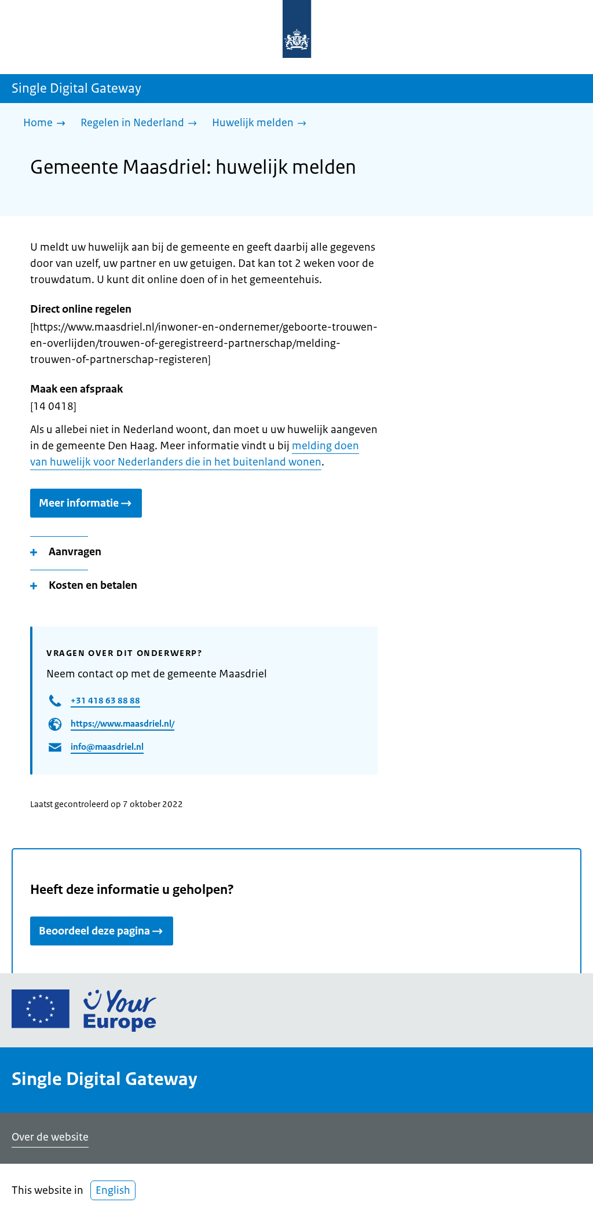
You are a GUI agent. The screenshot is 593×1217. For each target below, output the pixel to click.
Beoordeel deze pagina (94, 931)
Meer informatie (79, 503)
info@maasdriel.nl (107, 746)
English (113, 1190)
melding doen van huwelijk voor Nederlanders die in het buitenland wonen (194, 454)
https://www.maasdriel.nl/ (122, 723)
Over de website (50, 1137)
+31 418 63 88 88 (105, 700)
